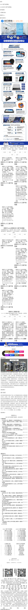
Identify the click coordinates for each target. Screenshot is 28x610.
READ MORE (4, 448)
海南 (19, 588)
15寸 (20, 152)
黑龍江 (12, 588)
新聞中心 (2, 15)
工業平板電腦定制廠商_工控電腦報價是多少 (11, 428)
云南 (22, 588)
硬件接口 (21, 552)
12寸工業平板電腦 (8, 537)
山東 (21, 585)
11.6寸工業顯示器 (8, 549)
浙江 (10, 585)
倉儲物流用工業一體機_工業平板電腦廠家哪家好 (12, 477)
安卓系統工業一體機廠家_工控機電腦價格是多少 (12, 420)
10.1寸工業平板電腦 (8, 533)
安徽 (18, 585)
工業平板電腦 (22, 582)
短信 (18, 608)
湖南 (15, 587)
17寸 (25, 152)
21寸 (17, 154)
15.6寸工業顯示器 (8, 553)
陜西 (21, 587)
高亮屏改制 (21, 548)
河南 (13, 587)
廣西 (10, 589)
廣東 (4, 587)
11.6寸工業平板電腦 (8, 536)
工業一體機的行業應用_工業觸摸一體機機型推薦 (12, 495)
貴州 (16, 588)
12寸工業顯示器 (8, 550)
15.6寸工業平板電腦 (8, 540)
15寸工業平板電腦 (8, 538)
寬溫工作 (21, 546)
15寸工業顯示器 (8, 552)
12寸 (15, 152)
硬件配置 (21, 553)
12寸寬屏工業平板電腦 (21, 536)
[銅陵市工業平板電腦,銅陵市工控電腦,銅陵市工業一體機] (11, 21)
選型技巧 (3, 453)
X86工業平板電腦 (4, 4)
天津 (7, 587)
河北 (10, 587)
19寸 (12, 154)
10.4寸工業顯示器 (8, 548)
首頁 (1, 1)
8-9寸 (5, 152)
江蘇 (7, 585)
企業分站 (19, 578)
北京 (15, 585)
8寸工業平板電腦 (21, 530)
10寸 (10, 152)
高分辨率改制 (21, 550)
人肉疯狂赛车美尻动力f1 (5, 609)
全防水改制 (21, 545)
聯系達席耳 (2, 18)
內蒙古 (25, 588)
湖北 (18, 587)
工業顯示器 (2, 12)
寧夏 (13, 589)
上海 (13, 585)
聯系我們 (14, 349)
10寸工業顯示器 (8, 546)
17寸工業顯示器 (8, 554)
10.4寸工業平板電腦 (8, 534)
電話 (11, 608)
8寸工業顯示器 (8, 545)
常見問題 (3, 491)
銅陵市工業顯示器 (14, 311)
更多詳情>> (3, 389)
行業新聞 (3, 418)
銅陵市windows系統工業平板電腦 (14, 146)
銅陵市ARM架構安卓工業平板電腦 (14, 228)
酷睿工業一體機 (8, 530)
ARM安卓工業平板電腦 (5, 7)
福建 (24, 585)
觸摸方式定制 (21, 549)
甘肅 (18, 589)
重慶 (9, 588)
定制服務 (2, 9)
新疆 (15, 589)
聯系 (25, 608)
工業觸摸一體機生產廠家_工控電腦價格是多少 (12, 424)
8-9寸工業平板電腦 (8, 532)
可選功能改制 (21, 554)
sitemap (22, 578)
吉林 (3, 588)
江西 (6, 588)
